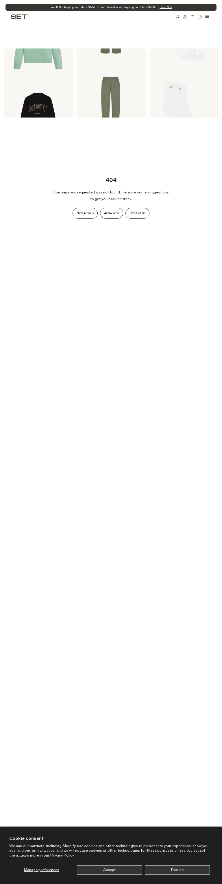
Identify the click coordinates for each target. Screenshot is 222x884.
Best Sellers (137, 213)
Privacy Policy (62, 855)
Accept (109, 870)
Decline (177, 870)
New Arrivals (85, 213)
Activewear (111, 213)
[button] (178, 16)
